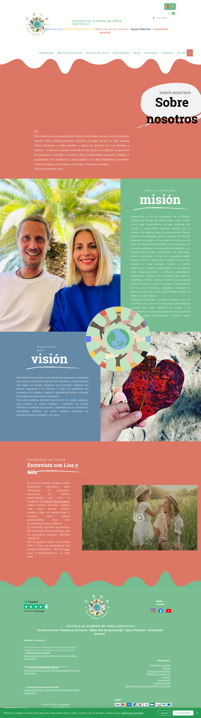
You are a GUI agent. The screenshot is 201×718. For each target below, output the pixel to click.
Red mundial (164, 680)
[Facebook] (161, 611)
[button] (172, 13)
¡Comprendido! (183, 713)
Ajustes (164, 713)
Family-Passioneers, (57, 501)
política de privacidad (132, 713)
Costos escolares (162, 683)
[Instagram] (153, 611)
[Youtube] (169, 611)
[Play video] (140, 518)
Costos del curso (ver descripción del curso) (148, 686)
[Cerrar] (197, 712)
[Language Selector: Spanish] (170, 6)
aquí (67, 549)
